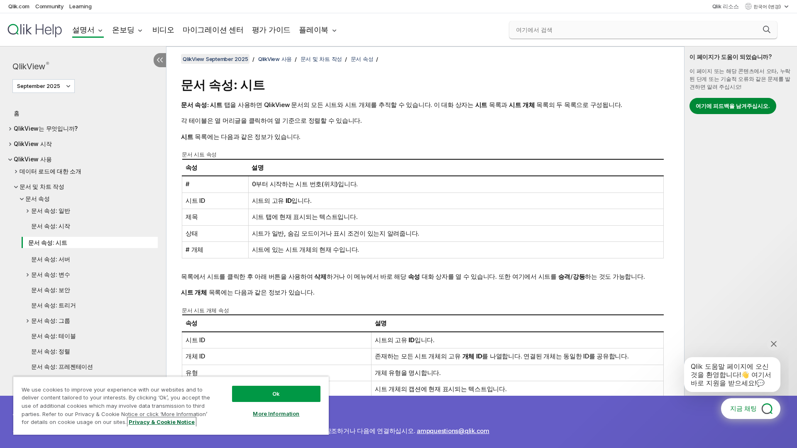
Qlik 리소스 (725, 6)
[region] (171, 405)
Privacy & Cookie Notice (162, 422)
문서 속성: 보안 (50, 289)
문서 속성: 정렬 (50, 351)
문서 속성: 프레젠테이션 (62, 366)
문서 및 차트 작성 (42, 186)
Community (49, 6)
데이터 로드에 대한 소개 (50, 171)
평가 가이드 (271, 29)
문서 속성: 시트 (47, 242)
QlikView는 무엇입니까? (46, 128)
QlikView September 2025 (215, 59)
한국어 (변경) (767, 7)
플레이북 (313, 29)
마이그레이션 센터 (213, 29)
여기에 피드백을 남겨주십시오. (733, 105)
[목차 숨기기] (160, 60)
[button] (766, 29)
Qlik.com (18, 6)
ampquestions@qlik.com (453, 431)
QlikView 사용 (32, 159)
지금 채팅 (743, 408)
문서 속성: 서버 (50, 259)
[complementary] (741, 247)
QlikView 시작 (32, 143)
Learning (80, 6)
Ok (276, 393)
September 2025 (38, 86)
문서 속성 (37, 198)
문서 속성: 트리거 (53, 305)
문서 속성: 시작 (50, 225)
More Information (276, 413)
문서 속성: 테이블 (53, 335)
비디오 (163, 29)
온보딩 (123, 29)
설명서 (83, 29)
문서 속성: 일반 (50, 210)
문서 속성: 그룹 (50, 320)
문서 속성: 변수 (50, 274)
